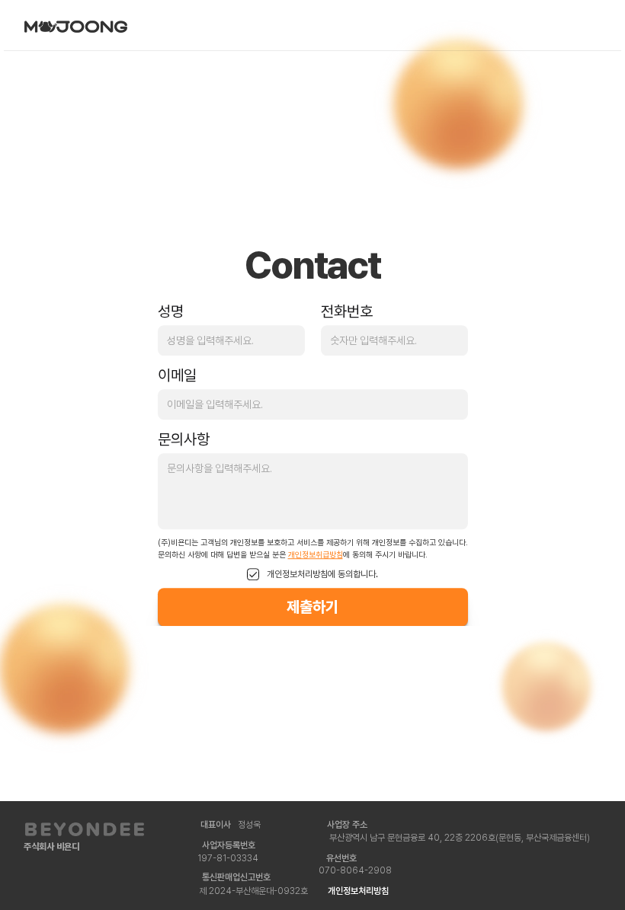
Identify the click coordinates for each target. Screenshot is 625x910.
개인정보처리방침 (358, 891)
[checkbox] (253, 575)
